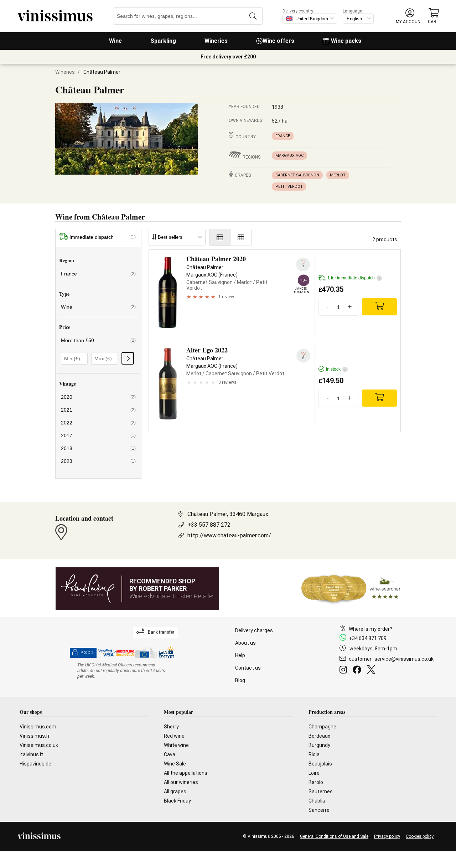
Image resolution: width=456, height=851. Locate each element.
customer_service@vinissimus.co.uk (391, 659)
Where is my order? (370, 629)
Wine (115, 40)
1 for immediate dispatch (353, 277)
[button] (410, 16)
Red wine (174, 736)
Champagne (322, 726)
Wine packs (346, 40)
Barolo (316, 782)
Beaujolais (320, 764)
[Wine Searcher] (350, 588)
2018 (98, 448)
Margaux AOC (289, 155)
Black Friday (177, 801)
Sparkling (163, 40)
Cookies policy (420, 836)
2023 (98, 461)
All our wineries (181, 782)
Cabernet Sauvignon (297, 175)
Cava (169, 754)
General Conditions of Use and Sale (334, 836)
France (282, 136)
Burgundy (319, 745)
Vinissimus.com (38, 726)
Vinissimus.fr (35, 736)
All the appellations (185, 773)
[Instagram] (345, 671)
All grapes (175, 791)
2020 (98, 397)
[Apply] (127, 358)
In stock (336, 369)
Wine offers (278, 40)
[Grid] (241, 237)
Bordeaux (319, 736)
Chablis (317, 801)
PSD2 (87, 652)
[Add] (379, 306)
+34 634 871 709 (368, 638)
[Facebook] (358, 671)
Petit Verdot (289, 186)
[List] (219, 237)
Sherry (171, 726)
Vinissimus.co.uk (39, 745)
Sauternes (321, 791)
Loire (314, 773)
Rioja (314, 754)
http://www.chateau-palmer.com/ (229, 535)
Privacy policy (387, 836)
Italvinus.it (31, 754)
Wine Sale (175, 764)
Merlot (338, 175)
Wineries (216, 40)
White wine (176, 745)
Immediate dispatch (102, 237)
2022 (98, 423)
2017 (98, 435)
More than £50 (98, 340)
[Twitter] (372, 671)
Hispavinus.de (35, 764)
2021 (98, 410)
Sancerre (319, 810)
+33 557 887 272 (208, 524)
